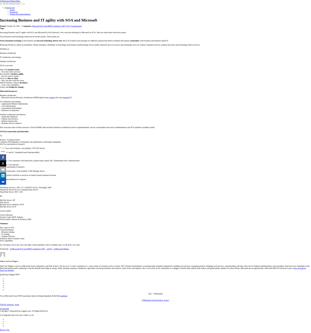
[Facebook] (3, 157)
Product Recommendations (20, 14)
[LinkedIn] (3, 176)
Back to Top (4, 330)
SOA (68, 26)
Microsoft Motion (62, 249)
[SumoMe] (3, 182)
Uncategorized (76, 26)
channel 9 (66, 97)
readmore (63, 296)
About (12, 10)
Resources (14, 12)
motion (52, 97)
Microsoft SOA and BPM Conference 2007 (49, 26)
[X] (3, 163)
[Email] (3, 169)
